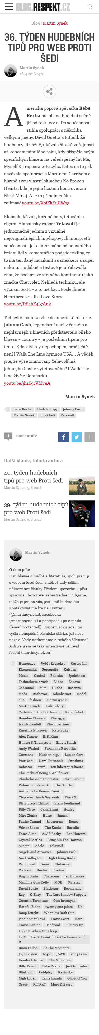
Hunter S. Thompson (35, 742)
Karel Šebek (74, 712)
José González (76, 966)
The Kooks (53, 828)
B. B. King (50, 736)
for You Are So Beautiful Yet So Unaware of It (51, 939)
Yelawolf (67, 415)
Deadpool (52, 925)
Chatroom (51, 876)
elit (21, 700)
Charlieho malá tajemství (38, 779)
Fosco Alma (27, 834)
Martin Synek (55, 23)
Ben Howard (76, 834)
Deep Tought (29, 913)
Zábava (74, 682)
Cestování (79, 663)
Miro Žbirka (28, 815)
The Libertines (58, 724)
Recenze (74, 688)
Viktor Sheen (29, 828)
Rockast (25, 870)
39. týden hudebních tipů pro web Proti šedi (36, 508)
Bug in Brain (28, 876)
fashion (35, 700)
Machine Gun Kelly (34, 882)
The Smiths (64, 785)
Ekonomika (28, 670)
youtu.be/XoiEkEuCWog (45, 203)
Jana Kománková (32, 919)
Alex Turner (28, 736)
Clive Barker (73, 779)
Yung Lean (78, 954)
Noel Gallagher (30, 858)
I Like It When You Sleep (38, 931)
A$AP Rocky (51, 834)
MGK (58, 882)
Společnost (76, 676)
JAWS (60, 954)
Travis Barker (29, 925)
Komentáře (22, 436)
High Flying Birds (61, 858)
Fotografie (50, 670)
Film (42, 688)
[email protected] (25, 627)
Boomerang (73, 888)
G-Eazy (35, 895)
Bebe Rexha (22, 409)
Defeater (25, 767)
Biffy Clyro (27, 809)
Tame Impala (52, 978)
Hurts (47, 815)
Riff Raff (39, 984)
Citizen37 (26, 755)
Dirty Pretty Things (34, 803)
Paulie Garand (30, 822)
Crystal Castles (30, 840)
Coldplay (46, 972)
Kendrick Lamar (31, 960)
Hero (78, 919)
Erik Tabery (55, 706)
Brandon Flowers (32, 718)
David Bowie (28, 888)
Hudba (57, 688)
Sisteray (74, 882)
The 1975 (58, 718)
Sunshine (75, 761)
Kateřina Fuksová (33, 730)
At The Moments (56, 948)
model (81, 694)
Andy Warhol (29, 749)
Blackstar (51, 888)
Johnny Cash (73, 409)
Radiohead (27, 864)
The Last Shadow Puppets (66, 895)
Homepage (27, 663)
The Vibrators (59, 960)
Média (24, 676)
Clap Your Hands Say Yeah (39, 797)
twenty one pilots (59, 907)
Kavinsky (65, 972)
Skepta (24, 846)
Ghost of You (77, 978)
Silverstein (54, 822)
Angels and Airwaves (35, 852)
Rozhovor (40, 694)
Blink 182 (26, 972)
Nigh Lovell (27, 978)
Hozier (69, 809)
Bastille (73, 828)
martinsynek (57, 700)
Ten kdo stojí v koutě (66, 767)
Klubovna (62, 864)
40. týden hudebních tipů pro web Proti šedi (33, 476)
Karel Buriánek (51, 761)
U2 (80, 907)
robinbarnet (62, 694)
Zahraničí (26, 688)
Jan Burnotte (74, 876)
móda (23, 694)
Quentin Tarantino (33, 901)
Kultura (70, 670)
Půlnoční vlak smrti (34, 785)
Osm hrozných (64, 901)
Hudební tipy (47, 409)
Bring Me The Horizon (65, 840)
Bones (73, 822)
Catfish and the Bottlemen (39, 712)
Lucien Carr (74, 755)
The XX (70, 797)
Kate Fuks (60, 730)
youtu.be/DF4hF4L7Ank (27, 304)
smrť (41, 767)
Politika (56, 676)
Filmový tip (74, 925)
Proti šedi (47, 415)
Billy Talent (28, 966)
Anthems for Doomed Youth (40, 791)
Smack (62, 815)
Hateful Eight (29, 907)
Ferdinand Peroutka (60, 749)
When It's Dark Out (59, 913)
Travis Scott (60, 919)
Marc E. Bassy (61, 984)
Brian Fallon (28, 948)
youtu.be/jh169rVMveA (27, 383)
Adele (39, 846)
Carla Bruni (49, 809)
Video (58, 682)
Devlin (42, 870)
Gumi (45, 864)
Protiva (58, 870)
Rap (22, 895)
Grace (23, 984)
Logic (47, 954)
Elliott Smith (66, 742)
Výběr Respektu (53, 663)
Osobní (39, 676)
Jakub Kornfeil (30, 724)
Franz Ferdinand (67, 803)
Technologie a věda (34, 682)
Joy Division (28, 954)
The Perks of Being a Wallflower (43, 773)
